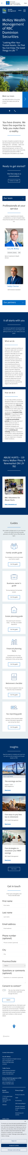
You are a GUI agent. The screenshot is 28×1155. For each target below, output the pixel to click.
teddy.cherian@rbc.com (8, 1072)
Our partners (10, 303)
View (25, 3)
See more (14, 869)
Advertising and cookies (19, 1113)
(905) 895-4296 (9, 99)
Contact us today (14, 180)
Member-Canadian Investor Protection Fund (20, 1108)
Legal (16, 1097)
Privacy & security (20, 1094)
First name (7, 901)
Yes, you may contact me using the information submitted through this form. (16, 991)
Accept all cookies (14, 1145)
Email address (9, 924)
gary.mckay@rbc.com (8, 1060)
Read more (8, 790)
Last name (7, 913)
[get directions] (14, 1026)
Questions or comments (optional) (13, 972)
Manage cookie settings (14, 1150)
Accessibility (18, 1100)
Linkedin (4, 1064)
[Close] (25, 1121)
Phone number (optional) (9, 937)
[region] (14, 1028)
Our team (8, 198)
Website (4, 1104)
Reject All (14, 1141)
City (4, 950)
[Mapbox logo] (6, 1036)
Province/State (9, 962)
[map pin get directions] (14, 1026)
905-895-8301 (10, 1074)
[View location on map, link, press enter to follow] (14, 1028)
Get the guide (14, 564)
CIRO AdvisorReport (20, 1103)
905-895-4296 (10, 1062)
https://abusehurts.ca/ (11, 504)
